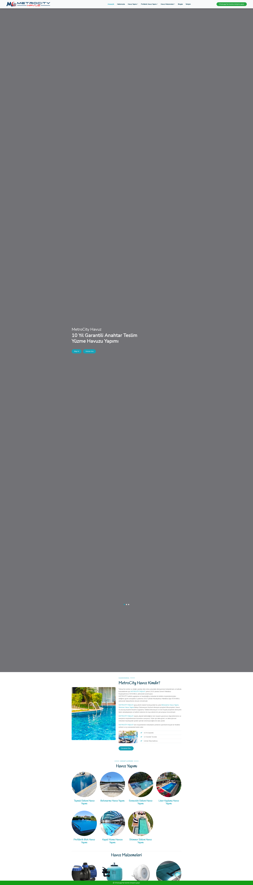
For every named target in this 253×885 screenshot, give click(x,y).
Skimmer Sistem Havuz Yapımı (140, 841)
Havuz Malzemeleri (167, 4)
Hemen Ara (89, 351)
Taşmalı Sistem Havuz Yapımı (84, 802)
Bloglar (180, 4)
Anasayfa (111, 4)
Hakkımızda (121, 4)
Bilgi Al (76, 351)
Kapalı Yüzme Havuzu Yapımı (112, 841)
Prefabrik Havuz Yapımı (149, 4)
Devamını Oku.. (126, 748)
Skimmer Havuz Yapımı (126, 707)
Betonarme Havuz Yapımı (170, 705)
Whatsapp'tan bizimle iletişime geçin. (231, 4)
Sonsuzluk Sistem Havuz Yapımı (140, 802)
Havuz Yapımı (132, 4)
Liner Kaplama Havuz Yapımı (169, 802)
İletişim (188, 4)
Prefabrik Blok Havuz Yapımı (84, 841)
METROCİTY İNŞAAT (138, 691)
